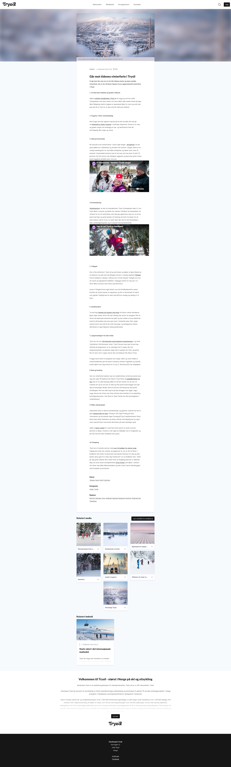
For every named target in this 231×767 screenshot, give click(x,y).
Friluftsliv (106, 480)
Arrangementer (123, 4)
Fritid (101, 480)
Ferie (97, 480)
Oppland (115, 498)
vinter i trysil (94, 489)
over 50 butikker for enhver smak (124, 448)
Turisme (92, 480)
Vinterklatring (94, 208)
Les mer (115, 716)
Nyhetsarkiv (97, 4)
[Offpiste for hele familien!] (142, 562)
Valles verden (100, 428)
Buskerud (121, 498)
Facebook (115, 759)
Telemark (135, 498)
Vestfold (128, 498)
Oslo (103, 498)
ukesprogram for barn (100, 413)
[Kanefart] (89, 565)
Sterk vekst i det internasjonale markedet (95, 650)
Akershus (98, 498)
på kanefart (131, 145)
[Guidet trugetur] (115, 563)
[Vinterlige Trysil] (115, 593)
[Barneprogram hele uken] (89, 534)
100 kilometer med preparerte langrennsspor (117, 341)
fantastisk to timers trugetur (101, 124)
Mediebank (110, 4)
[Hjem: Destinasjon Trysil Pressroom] (9, 4)
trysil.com (115, 756)
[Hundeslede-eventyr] (115, 534)
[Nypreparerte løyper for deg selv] (142, 533)
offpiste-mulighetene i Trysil (104, 98)
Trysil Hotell (120, 462)
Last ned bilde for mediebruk (143, 519)
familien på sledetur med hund (108, 312)
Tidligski (138, 275)
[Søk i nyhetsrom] (219, 4)
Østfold (92, 498)
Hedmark (109, 498)
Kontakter (137, 4)
